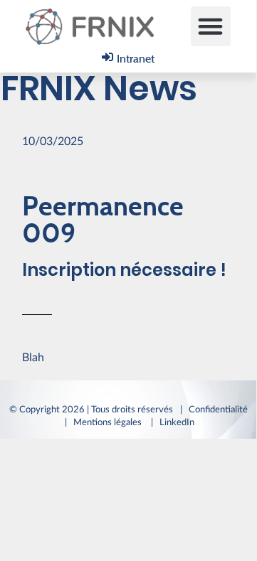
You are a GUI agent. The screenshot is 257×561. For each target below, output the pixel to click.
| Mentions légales (104, 422)
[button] (211, 26)
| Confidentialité (214, 409)
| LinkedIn (175, 422)
